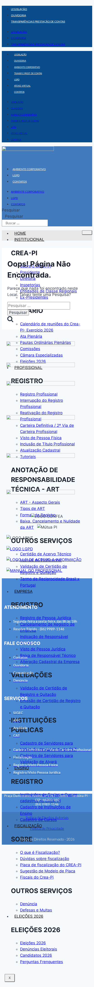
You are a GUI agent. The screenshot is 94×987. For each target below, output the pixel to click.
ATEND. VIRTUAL (22, 85)
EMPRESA (23, 591)
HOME (20, 233)
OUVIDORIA (18, 15)
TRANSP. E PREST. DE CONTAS (28, 73)
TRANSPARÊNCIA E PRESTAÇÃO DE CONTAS (38, 21)
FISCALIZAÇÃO (28, 826)
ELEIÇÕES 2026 (28, 916)
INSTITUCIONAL (29, 239)
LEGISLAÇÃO (19, 9)
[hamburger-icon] (87, 232)
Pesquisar (11, 210)
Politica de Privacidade (47, 828)
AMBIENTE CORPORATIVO (27, 67)
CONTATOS (19, 92)
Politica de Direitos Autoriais (47, 817)
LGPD (16, 79)
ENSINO (21, 768)
